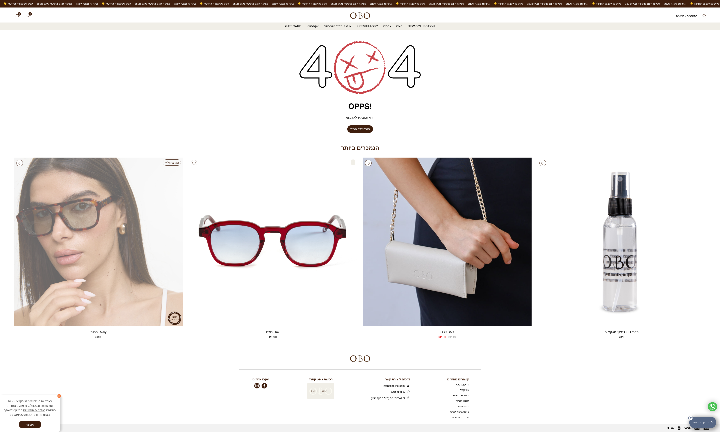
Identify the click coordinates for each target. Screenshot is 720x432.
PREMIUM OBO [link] (367, 26)
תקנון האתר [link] (462, 401)
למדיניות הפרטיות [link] (34, 410)
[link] (27, 15)
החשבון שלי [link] (462, 384)
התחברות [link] (692, 15)
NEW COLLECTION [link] (421, 26)
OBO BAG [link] (447, 332)
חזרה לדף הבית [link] (360, 129)
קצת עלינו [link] (463, 406)
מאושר (30, 424)
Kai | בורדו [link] (273, 332)
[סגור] (59, 396)
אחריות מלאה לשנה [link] (626, 3)
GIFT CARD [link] (293, 26)
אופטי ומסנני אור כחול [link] (337, 26)
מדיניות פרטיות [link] (460, 417)
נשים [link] (399, 26)
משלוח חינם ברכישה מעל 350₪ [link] (692, 3)
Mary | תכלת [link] (98, 332)
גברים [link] (387, 26)
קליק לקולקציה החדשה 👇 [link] (655, 3)
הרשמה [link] (680, 15)
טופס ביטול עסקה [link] (459, 411)
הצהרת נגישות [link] (461, 395)
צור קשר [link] (464, 390)
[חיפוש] (704, 15)
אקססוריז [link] (313, 26)
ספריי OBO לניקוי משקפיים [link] (622, 332)
